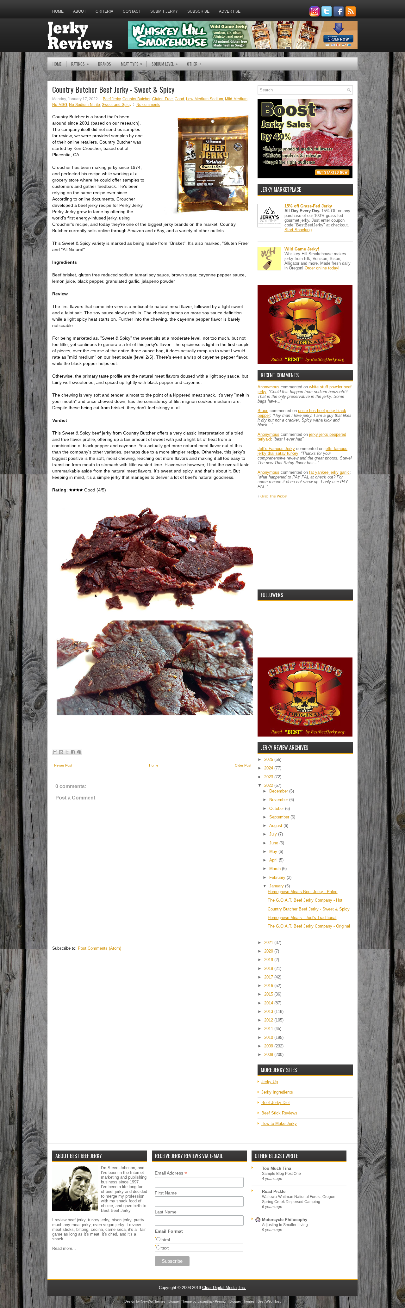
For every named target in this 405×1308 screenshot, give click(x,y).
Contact (132, 11)
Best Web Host (269, 1301)
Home (58, 11)
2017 (269, 977)
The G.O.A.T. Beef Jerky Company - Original (309, 926)
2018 (269, 968)
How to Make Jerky (279, 1123)
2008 (269, 1054)
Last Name (166, 1211)
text (165, 1247)
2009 (269, 1046)
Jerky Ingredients (277, 1092)
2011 (269, 1028)
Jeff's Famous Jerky (276, 448)
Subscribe (198, 11)
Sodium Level (165, 63)
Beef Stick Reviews (279, 1113)
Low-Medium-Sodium (204, 99)
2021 (269, 942)
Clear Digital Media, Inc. (224, 1287)
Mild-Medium (236, 99)
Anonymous (268, 387)
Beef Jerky (112, 99)
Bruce (263, 410)
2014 (269, 1003)
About (79, 11)
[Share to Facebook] (73, 752)
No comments (148, 104)
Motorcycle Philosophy (284, 1219)
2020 (269, 951)
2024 (269, 768)
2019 (269, 959)
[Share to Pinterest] (79, 752)
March (275, 868)
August (276, 825)
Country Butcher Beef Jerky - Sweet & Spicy (113, 89)
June (274, 843)
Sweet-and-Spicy (116, 104)
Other (194, 63)
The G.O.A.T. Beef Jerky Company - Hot (305, 900)
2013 (269, 1011)
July (273, 834)
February (278, 877)
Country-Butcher (136, 99)
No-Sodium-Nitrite (84, 104)
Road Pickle (273, 1191)
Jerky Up (269, 1081)
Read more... (64, 1248)
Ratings (80, 63)
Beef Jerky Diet (275, 1102)
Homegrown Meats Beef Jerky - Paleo (302, 891)
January (277, 886)
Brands (104, 64)
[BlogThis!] (61, 752)
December (279, 791)
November (279, 799)
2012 (269, 1020)
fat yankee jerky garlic (329, 472)
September (279, 817)
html (165, 1239)
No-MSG (59, 104)
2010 (269, 1037)
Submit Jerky (164, 11)
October (277, 808)
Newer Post (63, 765)
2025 (269, 759)
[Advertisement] (305, 544)
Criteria (104, 11)
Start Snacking (298, 229)
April (274, 860)
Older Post (243, 765)
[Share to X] (67, 752)
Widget (282, 496)
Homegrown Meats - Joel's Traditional (302, 917)
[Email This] (55, 752)
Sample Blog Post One (281, 1173)
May (273, 851)
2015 (269, 994)
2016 (269, 985)
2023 (269, 776)
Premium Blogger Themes (235, 1301)
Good (179, 99)
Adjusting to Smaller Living (285, 1225)
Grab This (268, 496)
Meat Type (131, 63)
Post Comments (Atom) (99, 948)
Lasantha (204, 1301)
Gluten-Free (162, 99)
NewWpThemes (153, 1301)
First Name (166, 1192)
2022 (269, 785)
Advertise (229, 11)
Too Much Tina (276, 1168)
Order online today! (322, 268)
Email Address (171, 1173)
